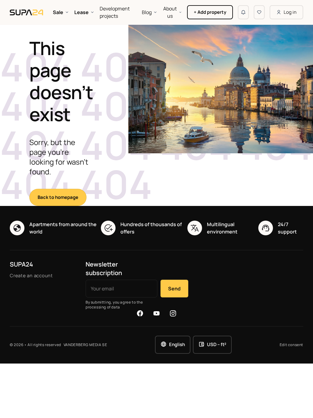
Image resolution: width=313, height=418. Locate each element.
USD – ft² (216, 344)
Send (174, 288)
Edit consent (291, 344)
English (177, 344)
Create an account (31, 275)
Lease (81, 12)
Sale (58, 12)
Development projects (115, 12)
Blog (147, 12)
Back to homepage (58, 197)
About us (170, 12)
